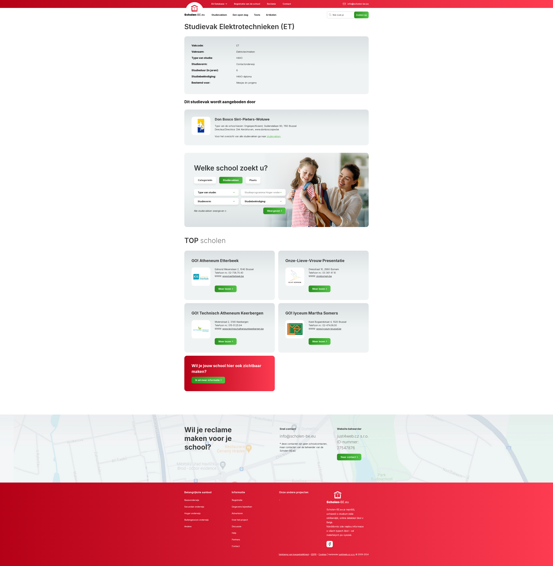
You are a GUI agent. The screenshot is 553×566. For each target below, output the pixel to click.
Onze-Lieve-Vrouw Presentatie (314, 260)
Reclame (271, 4)
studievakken (273, 136)
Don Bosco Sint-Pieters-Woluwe (242, 119)
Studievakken (219, 14)
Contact (287, 4)
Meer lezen (224, 288)
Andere (188, 526)
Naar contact (348, 457)
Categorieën (205, 180)
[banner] (194, 9)
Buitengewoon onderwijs (196, 519)
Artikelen (271, 14)
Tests (257, 14)
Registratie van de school (247, 4)
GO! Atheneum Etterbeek (215, 260)
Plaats (253, 180)
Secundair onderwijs (194, 506)
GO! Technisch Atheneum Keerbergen (227, 313)
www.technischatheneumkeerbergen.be (243, 328)
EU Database (217, 4)
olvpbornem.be (324, 276)
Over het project (240, 519)
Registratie (237, 500)
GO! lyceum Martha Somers (311, 313)
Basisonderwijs (191, 500)
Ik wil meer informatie (207, 380)
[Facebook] (329, 544)
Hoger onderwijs (192, 513)
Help (234, 533)
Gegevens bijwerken (242, 506)
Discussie (236, 526)
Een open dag (240, 14)
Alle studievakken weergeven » (210, 210)
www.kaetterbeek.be (233, 276)
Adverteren (237, 513)
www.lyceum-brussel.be (328, 328)
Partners (236, 539)
